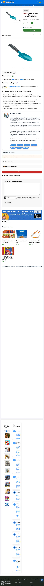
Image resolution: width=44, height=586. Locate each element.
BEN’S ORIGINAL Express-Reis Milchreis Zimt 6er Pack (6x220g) (8, 241)
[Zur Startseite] (19, 2)
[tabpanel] (7, 467)
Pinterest (25, 147)
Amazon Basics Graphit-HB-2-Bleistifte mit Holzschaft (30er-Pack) (34, 241)
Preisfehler (14, 5)
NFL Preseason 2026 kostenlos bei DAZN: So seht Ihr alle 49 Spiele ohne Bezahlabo (18, 512)
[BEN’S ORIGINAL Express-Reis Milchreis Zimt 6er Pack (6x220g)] (8, 230)
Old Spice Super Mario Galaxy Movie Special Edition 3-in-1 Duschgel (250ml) (7, 258)
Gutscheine (23, 5)
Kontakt (31, 582)
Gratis (18, 5)
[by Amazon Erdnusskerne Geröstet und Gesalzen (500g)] (22, 230)
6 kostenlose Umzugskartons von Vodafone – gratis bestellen (19, 436)
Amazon (5, 34)
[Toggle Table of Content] (13, 73)
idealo (13, 79)
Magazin (28, 5)
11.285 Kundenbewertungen (14, 86)
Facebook (19, 145)
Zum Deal (32, 30)
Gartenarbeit (26, 10)
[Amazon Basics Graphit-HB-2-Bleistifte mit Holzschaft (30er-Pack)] (35, 230)
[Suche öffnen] (38, 2)
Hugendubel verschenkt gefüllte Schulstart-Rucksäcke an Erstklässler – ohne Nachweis (18, 450)
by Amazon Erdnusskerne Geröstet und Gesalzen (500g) (21, 241)
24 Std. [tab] (6, 431)
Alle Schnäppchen (18, 582)
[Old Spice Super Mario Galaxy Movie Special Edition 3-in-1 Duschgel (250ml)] (8, 247)
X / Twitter (26, 145)
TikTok (12, 147)
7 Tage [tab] (9, 431)
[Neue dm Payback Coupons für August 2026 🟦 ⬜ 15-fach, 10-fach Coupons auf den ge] (7, 450)
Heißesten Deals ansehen (7, 504)
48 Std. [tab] (7, 431)
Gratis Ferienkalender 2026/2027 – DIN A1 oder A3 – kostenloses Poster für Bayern (19, 483)
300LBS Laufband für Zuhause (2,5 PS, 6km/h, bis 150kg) (18, 566)
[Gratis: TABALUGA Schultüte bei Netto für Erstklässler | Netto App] (7, 498)
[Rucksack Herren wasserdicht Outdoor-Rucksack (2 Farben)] (7, 464)
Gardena (19, 34)
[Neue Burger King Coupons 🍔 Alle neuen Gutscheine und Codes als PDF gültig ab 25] (7, 443)
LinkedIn (18, 147)
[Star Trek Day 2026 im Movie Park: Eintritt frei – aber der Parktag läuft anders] (7, 477)
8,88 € (21, 79)
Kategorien (34, 5)
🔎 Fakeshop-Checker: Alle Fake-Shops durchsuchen (18, 497)
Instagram (33, 145)
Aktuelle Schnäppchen (6, 5)
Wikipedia (12, 145)
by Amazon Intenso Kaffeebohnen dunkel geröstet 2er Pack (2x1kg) (19, 539)
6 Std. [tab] (5, 431)
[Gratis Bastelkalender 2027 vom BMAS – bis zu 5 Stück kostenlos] (7, 470)
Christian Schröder (15, 113)
